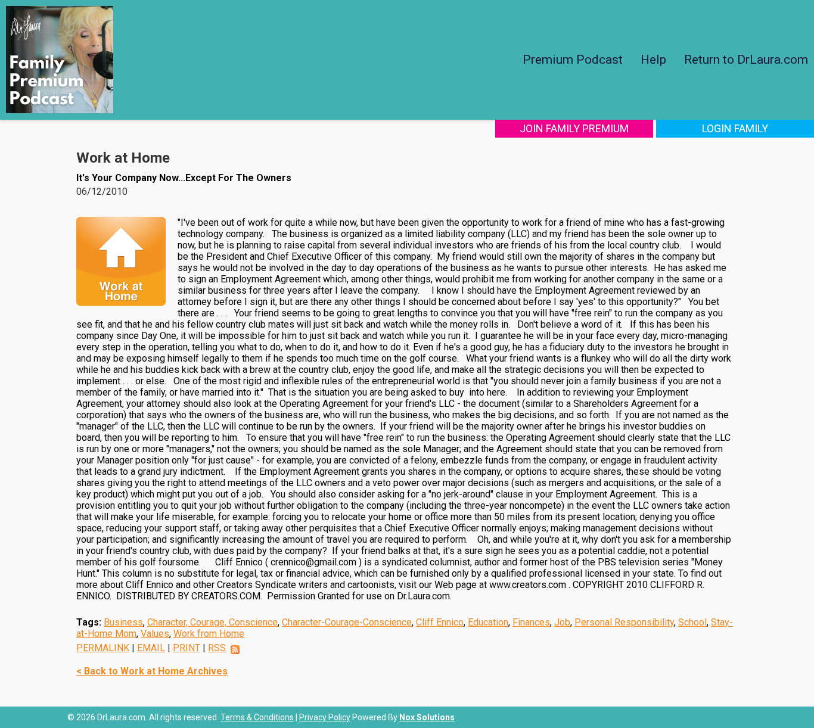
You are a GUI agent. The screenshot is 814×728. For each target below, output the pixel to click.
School (692, 622)
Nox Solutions (427, 717)
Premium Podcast (573, 59)
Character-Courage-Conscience (347, 622)
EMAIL (151, 648)
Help (653, 59)
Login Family (735, 128)
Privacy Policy (324, 717)
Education (488, 622)
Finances (531, 622)
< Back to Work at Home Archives (152, 671)
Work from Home (208, 633)
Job (562, 622)
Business (123, 622)
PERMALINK (102, 648)
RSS (217, 648)
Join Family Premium (574, 128)
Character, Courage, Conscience (212, 622)
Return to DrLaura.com (746, 59)
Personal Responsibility (624, 622)
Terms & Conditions (257, 717)
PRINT (186, 648)
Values (155, 633)
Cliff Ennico (440, 622)
